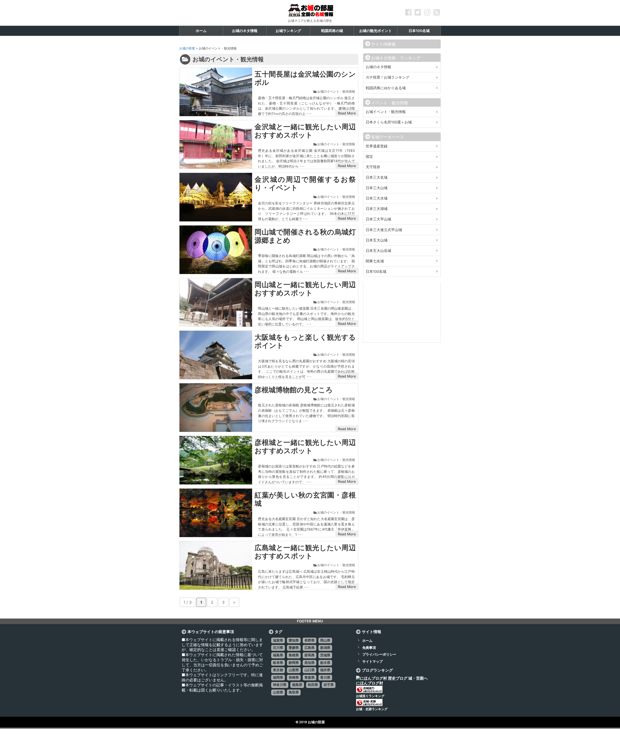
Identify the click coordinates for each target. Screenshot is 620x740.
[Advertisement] (402, 312)
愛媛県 (294, 648)
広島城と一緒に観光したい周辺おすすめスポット (305, 551)
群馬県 (309, 655)
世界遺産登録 (377, 146)
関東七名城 (375, 261)
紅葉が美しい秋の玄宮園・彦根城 (305, 499)
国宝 (369, 156)
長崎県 (294, 677)
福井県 (325, 670)
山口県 (309, 670)
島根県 (294, 655)
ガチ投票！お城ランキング (387, 77)
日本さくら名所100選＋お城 (389, 122)
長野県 (309, 640)
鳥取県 (294, 692)
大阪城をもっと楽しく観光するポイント (305, 341)
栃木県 (325, 663)
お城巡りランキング (370, 696)
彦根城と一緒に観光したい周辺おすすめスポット (305, 446)
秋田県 (313, 685)
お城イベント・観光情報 (386, 112)
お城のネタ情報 (378, 67)
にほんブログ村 (369, 683)
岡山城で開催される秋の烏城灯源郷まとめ (305, 236)
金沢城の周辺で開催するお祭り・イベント (305, 183)
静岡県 (294, 663)
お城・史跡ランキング (372, 709)
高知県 (309, 663)
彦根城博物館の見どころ (294, 390)
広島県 (309, 648)
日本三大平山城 (378, 219)
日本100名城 (376, 271)
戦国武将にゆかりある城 (386, 88)
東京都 (278, 670)
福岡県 (278, 677)
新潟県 (325, 648)
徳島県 (297, 685)
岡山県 (325, 640)
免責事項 (369, 647)
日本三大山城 (377, 188)
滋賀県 (278, 640)
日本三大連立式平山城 (384, 230)
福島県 (278, 655)
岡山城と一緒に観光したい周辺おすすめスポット (305, 288)
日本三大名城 (377, 177)
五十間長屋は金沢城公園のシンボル (305, 78)
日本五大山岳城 (378, 251)
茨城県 (325, 655)
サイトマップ (372, 661)
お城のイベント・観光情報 (336, 91)
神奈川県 (280, 685)
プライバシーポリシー (379, 654)
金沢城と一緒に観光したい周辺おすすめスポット (305, 130)
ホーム (367, 640)
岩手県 (329, 685)
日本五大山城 (377, 240)
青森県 (309, 677)
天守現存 (373, 167)
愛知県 (294, 640)
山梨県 (294, 670)
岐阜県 (278, 663)
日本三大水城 (377, 198)
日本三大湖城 (377, 209)
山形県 (278, 692)
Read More (347, 113)
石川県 (278, 648)
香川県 (325, 677)
